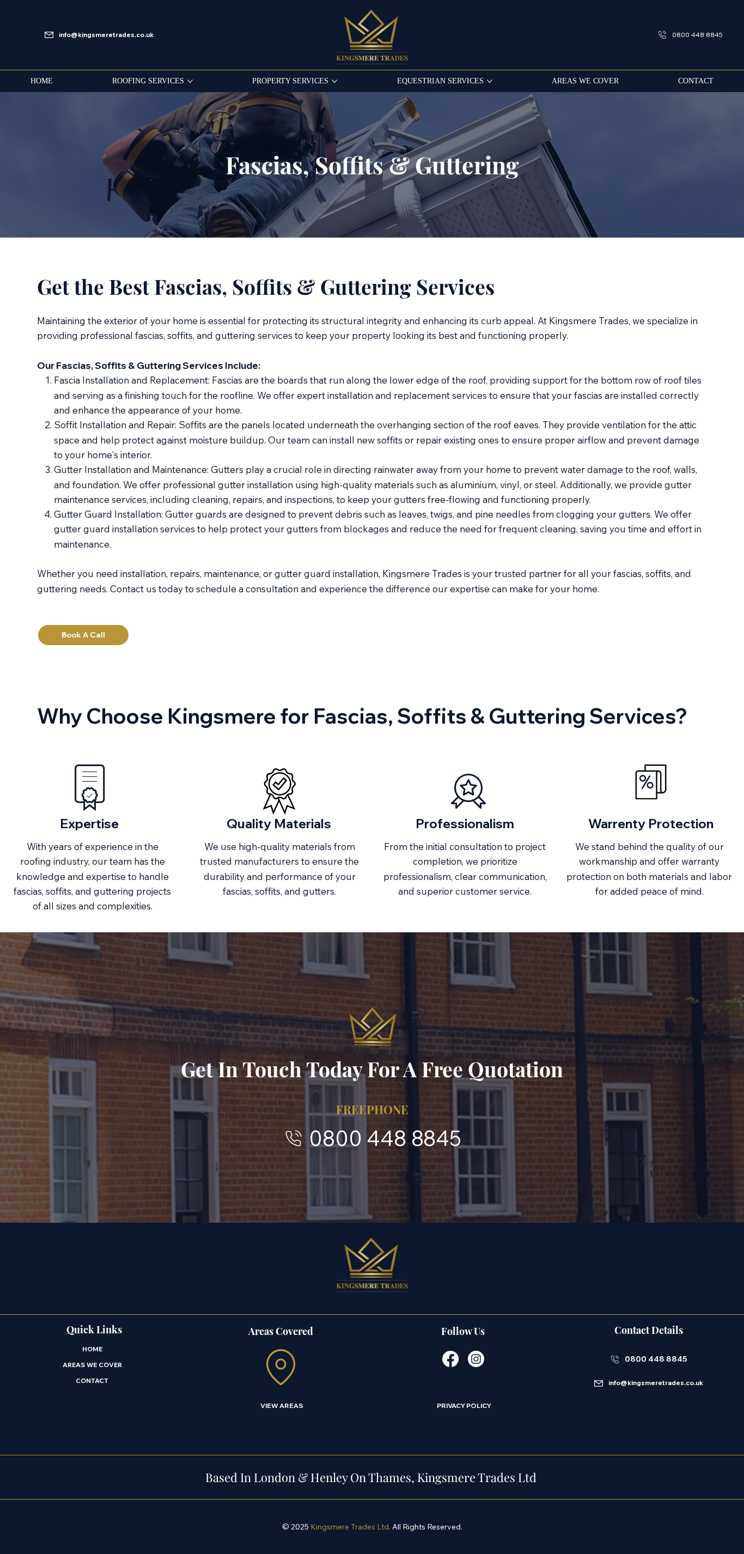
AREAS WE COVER (92, 1365)
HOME (92, 1349)
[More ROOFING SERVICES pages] (190, 81)
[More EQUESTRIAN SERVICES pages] (489, 81)
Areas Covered (280, 1331)
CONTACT (92, 1380)
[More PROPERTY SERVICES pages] (334, 81)
